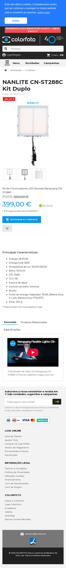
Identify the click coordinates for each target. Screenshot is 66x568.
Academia (10, 508)
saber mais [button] (43, 12)
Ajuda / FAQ (11, 440)
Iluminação (16, 70)
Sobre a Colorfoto (14, 500)
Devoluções (11, 455)
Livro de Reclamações (17, 483)
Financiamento (13, 479)
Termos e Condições (16, 468)
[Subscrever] (57, 401)
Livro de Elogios (13, 487)
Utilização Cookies (14, 476)
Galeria (8, 512)
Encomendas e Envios (17, 451)
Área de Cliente (13, 436)
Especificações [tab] (12, 329)
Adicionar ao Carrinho (24, 219)
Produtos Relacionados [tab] (34, 322)
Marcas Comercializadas (18, 519)
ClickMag (9, 515)
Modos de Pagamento (17, 447)
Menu (16, 63)
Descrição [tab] (10, 322)
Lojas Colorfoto (13, 504)
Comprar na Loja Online (17, 443)
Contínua (30, 70)
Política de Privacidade (17, 472)
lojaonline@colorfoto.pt (35, 534)
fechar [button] (15, 20)
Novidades (32, 63)
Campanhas (51, 63)
